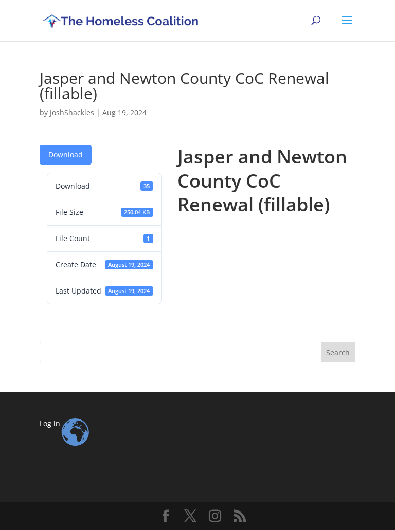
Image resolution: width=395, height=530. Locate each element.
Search (338, 352)
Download (65, 154)
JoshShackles (72, 112)
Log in (50, 423)
